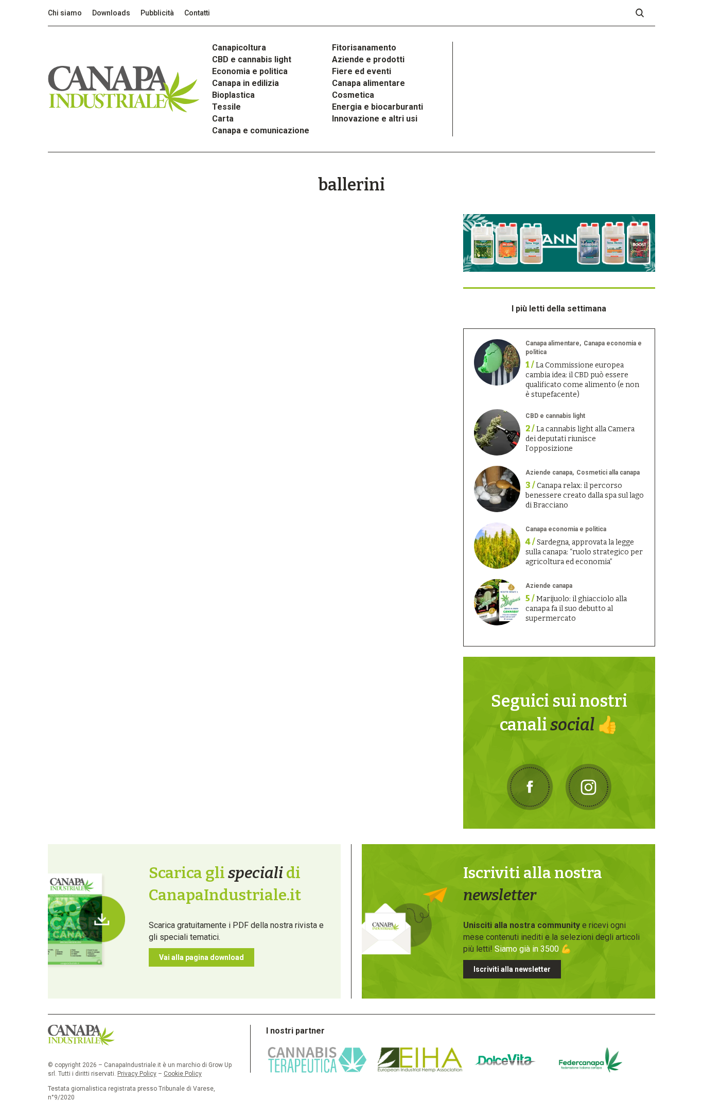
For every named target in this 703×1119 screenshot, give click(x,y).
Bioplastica (233, 95)
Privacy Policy (136, 1073)
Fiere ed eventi (361, 71)
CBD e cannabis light (251, 59)
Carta (223, 119)
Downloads (111, 13)
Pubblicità (157, 13)
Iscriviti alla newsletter (512, 969)
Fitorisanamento (364, 48)
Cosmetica (353, 95)
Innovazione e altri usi (374, 119)
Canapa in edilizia (245, 83)
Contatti (197, 13)
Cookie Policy (183, 1073)
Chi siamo (65, 13)
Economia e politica (250, 71)
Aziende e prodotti (368, 59)
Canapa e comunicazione (260, 130)
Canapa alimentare (368, 83)
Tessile (226, 107)
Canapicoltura (239, 48)
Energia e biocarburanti (377, 107)
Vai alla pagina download (201, 957)
